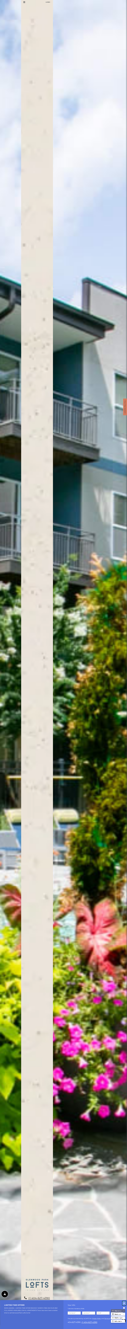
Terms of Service (109, 1318)
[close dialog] (124, 1303)
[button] (48, 2)
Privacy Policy (96, 1318)
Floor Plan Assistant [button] (125, 407)
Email (99, 1313)
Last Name (86, 1313)
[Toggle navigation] (24, 2)
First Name (72, 1313)
